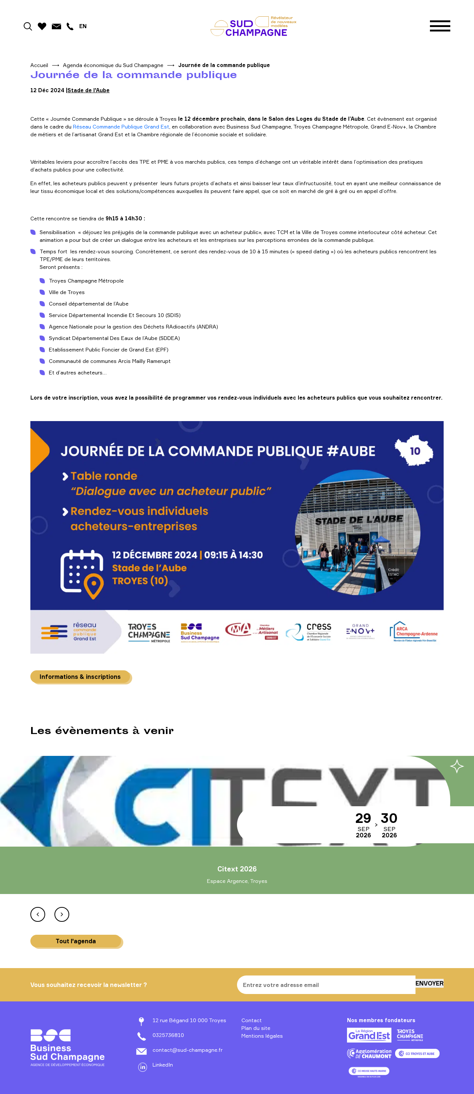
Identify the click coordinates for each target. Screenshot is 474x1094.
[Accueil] (253, 26)
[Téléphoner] (70, 26)
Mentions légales (262, 1036)
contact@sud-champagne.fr (188, 1050)
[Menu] (440, 26)
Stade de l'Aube (88, 90)
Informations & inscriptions (80, 676)
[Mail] (56, 26)
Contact (251, 1020)
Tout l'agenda (76, 941)
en (83, 26)
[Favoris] (42, 26)
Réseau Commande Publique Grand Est (121, 126)
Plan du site (255, 1028)
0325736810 (168, 1035)
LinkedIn (163, 1064)
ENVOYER (429, 983)
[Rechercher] (28, 26)
